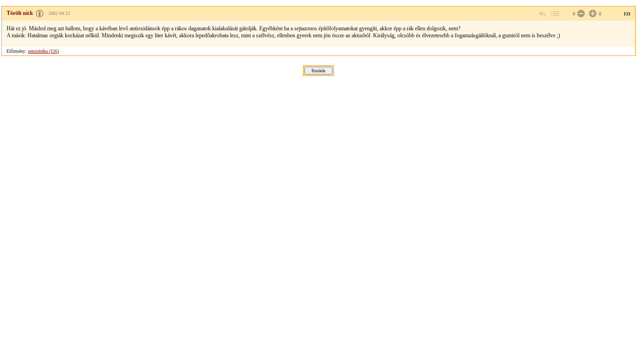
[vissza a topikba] (554, 13)
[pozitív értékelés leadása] (591, 13)
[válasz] (542, 13)
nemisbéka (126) (43, 51)
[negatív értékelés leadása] (580, 13)
